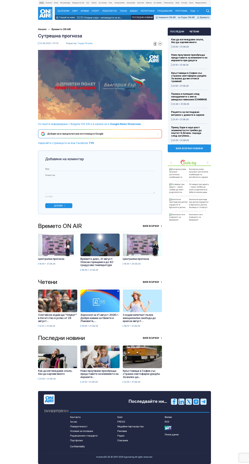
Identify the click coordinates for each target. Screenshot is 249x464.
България (63, 10)
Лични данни (172, 434)
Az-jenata (103, 3)
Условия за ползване (81, 431)
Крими (85, 10)
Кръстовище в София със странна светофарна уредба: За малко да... (141, 374)
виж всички (151, 226)
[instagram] (196, 401)
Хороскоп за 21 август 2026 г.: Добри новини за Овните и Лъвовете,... (99, 318)
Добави (58, 205)
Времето (204, 17)
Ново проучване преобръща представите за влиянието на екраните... (99, 374)
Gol (87, 3)
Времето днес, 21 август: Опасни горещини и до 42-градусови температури (97, 262)
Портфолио (76, 440)
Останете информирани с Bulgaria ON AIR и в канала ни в (89, 123)
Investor (49, 3)
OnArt (168, 428)
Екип (119, 417)
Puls (110, 3)
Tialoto (94, 3)
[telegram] (203, 401)
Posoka (184, 3)
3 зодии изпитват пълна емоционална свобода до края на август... (139, 318)
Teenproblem (119, 3)
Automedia (131, 3)
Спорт (95, 10)
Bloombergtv (65, 3)
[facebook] (174, 401)
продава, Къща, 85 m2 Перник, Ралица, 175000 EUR (199, 217)
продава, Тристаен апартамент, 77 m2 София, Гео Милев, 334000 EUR (197, 173)
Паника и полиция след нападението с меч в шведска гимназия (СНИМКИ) (189, 97)
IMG (41, 3)
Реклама (122, 431)
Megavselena (201, 3)
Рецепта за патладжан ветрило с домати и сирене (187, 113)
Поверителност (79, 426)
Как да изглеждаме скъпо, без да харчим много (187, 41)
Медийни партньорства (130, 426)
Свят (75, 10)
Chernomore (168, 3)
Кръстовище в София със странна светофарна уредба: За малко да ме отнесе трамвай (189, 77)
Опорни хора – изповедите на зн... (99, 17)
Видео (134, 10)
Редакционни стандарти (84, 436)
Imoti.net (140, 3)
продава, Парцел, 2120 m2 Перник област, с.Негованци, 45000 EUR (199, 203)
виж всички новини (189, 148)
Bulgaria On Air (78, 3)
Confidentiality (77, 446)
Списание (122, 440)
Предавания (164, 10)
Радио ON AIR (188, 17)
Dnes (56, 3)
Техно (123, 10)
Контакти (75, 417)
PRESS (121, 422)
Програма (181, 10)
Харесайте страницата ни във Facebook (66, 142)
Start (177, 3)
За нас (73, 422)
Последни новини (142, 17)
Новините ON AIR (167, 17)
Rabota (149, 3)
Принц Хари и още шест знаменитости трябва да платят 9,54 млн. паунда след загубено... (186, 131)
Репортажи (147, 10)
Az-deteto (158, 3)
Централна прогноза (51, 258)
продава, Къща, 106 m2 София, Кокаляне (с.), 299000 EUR (199, 187)
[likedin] (181, 401)
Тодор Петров (85, 43)
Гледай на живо (67, 17)
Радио (120, 436)
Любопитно (109, 10)
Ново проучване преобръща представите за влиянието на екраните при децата (189, 58)
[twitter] (189, 401)
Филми (168, 417)
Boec (191, 3)
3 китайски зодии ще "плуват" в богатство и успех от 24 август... (57, 318)
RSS (167, 422)
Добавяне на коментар (64, 159)
